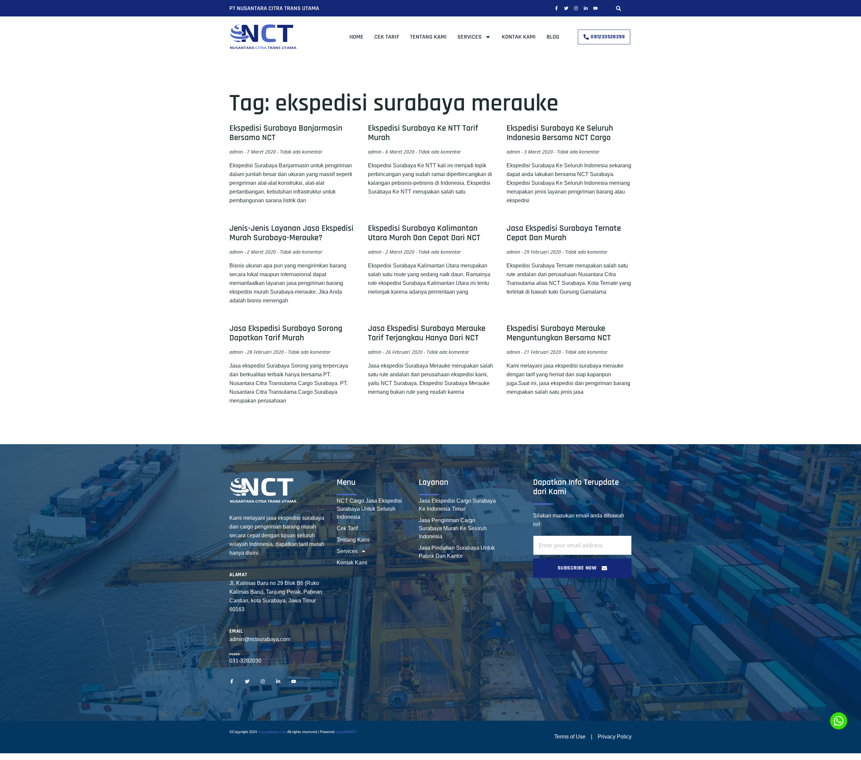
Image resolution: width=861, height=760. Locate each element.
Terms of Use (570, 737)
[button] (618, 8)
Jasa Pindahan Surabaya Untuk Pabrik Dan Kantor (457, 552)
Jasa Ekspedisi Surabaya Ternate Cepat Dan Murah (564, 233)
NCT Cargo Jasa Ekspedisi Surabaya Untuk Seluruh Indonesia (369, 509)
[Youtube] (595, 8)
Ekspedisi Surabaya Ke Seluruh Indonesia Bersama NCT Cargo (560, 133)
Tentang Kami (428, 37)
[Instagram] (576, 8)
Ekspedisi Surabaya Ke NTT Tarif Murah (423, 133)
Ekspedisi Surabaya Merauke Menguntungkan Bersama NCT (559, 333)
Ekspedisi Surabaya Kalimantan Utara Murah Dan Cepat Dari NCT (424, 233)
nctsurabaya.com (272, 732)
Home (356, 37)
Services (469, 37)
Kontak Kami (519, 37)
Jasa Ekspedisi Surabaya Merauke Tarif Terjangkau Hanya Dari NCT (426, 333)
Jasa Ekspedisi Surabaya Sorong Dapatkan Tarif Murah (285, 333)
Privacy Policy (615, 737)
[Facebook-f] (556, 8)
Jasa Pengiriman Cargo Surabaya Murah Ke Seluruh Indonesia (453, 528)
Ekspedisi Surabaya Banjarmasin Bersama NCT (285, 133)
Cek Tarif (386, 37)
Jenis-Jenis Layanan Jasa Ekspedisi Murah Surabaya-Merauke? (291, 233)
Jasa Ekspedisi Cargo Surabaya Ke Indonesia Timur (457, 505)
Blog (553, 37)
